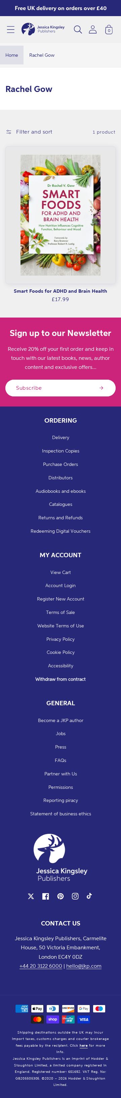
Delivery (60, 437)
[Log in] (93, 29)
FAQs (60, 760)
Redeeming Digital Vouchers (60, 531)
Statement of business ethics (60, 813)
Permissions (60, 787)
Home (11, 55)
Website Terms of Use (60, 625)
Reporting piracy (60, 800)
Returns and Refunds (60, 517)
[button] (10, 29)
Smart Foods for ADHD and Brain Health (60, 291)
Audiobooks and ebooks (61, 491)
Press (60, 747)
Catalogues (60, 504)
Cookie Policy (61, 652)
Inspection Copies (60, 450)
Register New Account (60, 599)
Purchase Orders (60, 464)
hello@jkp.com (84, 966)
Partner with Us (60, 773)
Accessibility (60, 665)
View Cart (60, 572)
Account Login (60, 585)
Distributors (60, 477)
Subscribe (29, 388)
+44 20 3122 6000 (40, 966)
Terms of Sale (60, 612)
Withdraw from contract (60, 679)
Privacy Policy (60, 639)
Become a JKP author (60, 720)
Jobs (61, 733)
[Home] (43, 29)
